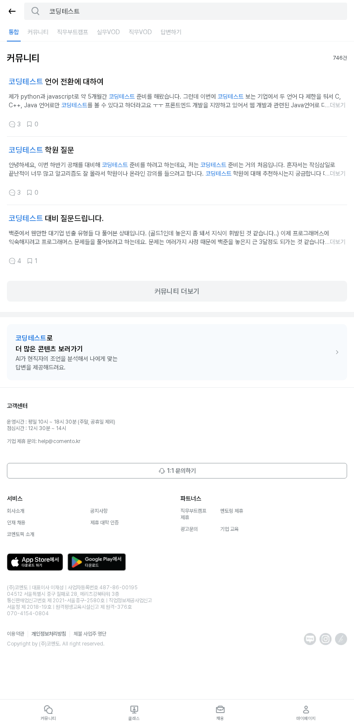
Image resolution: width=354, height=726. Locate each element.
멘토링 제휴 (231, 511)
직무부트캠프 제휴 (193, 514)
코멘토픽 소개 (20, 534)
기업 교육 (229, 529)
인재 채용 (16, 523)
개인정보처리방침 (49, 634)
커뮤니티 (38, 32)
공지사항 (98, 511)
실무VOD (108, 32)
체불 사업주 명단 (89, 634)
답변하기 (171, 32)
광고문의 (189, 529)
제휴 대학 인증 (104, 523)
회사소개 (15, 511)
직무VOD (140, 32)
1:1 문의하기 (181, 470)
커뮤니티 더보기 (177, 291)
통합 (14, 32)
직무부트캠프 (72, 32)
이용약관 (15, 634)
